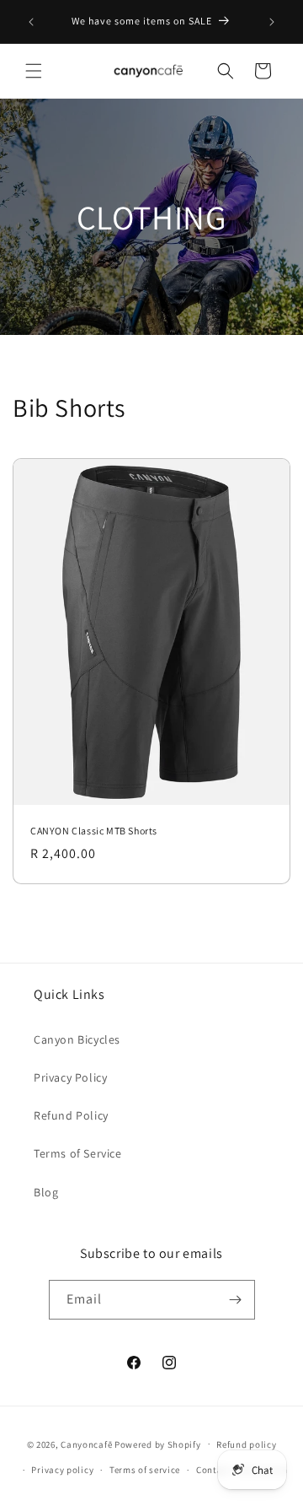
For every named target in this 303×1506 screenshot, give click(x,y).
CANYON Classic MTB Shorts (93, 830)
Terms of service (144, 1470)
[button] (33, 70)
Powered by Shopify (157, 1443)
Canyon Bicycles (77, 1039)
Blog (46, 1192)
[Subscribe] (235, 1300)
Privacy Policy (70, 1077)
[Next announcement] (271, 21)
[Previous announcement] (31, 21)
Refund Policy (71, 1115)
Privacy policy (62, 1470)
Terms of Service (78, 1153)
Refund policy (246, 1444)
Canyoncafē (86, 1443)
